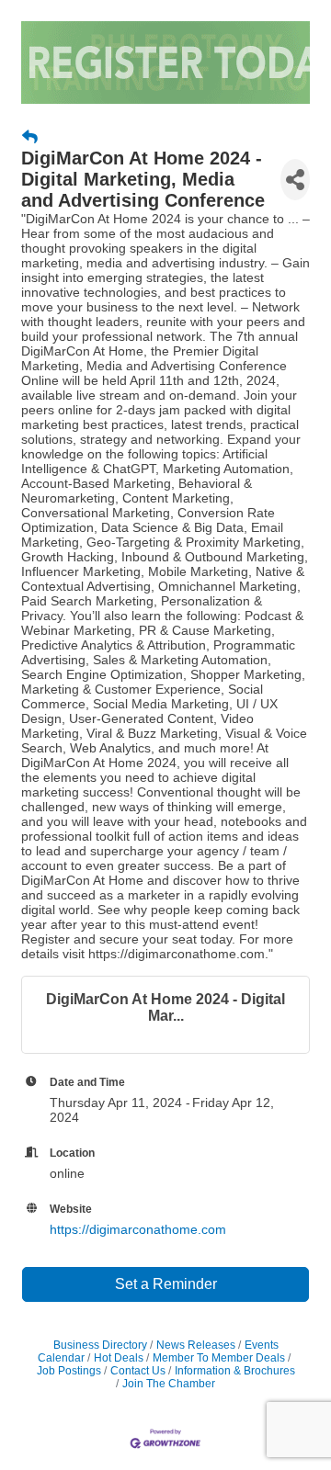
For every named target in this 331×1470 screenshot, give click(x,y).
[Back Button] (30, 138)
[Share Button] (295, 179)
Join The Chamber (168, 1383)
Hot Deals (118, 1357)
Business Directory (100, 1345)
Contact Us (138, 1370)
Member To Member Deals (219, 1357)
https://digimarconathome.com (138, 1229)
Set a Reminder (166, 1284)
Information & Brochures (235, 1370)
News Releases (195, 1345)
